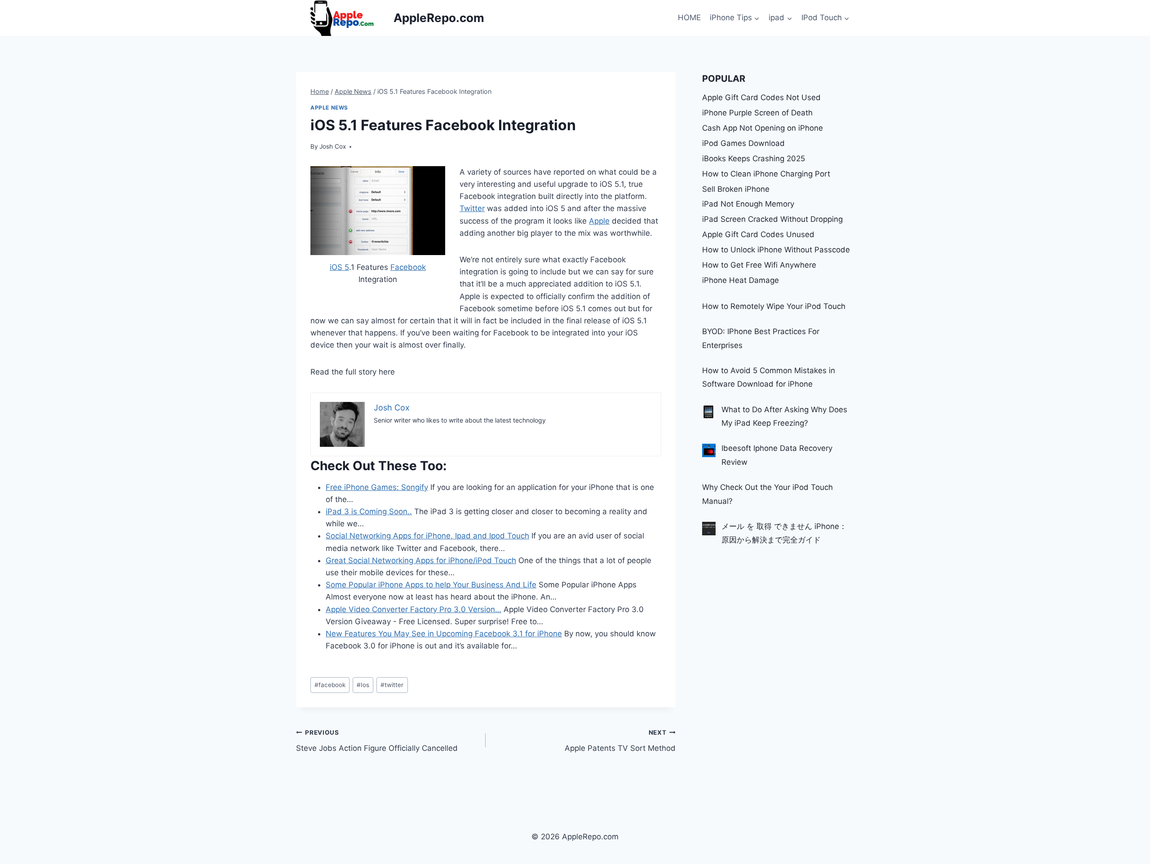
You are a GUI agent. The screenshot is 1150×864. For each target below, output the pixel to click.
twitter (391, 684)
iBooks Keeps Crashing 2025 (753, 158)
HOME (689, 17)
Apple (599, 220)
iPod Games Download (743, 143)
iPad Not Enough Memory (748, 203)
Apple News (329, 107)
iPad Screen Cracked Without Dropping (772, 219)
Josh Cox (332, 146)
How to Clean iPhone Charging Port (766, 173)
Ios (363, 684)
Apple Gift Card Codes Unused (758, 234)
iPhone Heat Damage (740, 280)
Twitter (472, 208)
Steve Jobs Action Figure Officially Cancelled (377, 741)
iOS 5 (339, 267)
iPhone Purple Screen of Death (757, 112)
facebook (329, 684)
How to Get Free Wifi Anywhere (759, 264)
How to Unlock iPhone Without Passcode (776, 249)
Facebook (408, 267)
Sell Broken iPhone (736, 189)
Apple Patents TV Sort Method (620, 741)
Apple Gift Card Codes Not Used (761, 97)
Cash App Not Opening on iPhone (762, 127)
